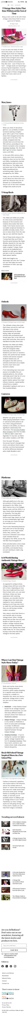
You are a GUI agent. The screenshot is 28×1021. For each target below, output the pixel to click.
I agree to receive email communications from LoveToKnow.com (11, 955)
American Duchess (9, 148)
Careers (4, 981)
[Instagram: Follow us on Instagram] (15, 966)
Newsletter (5, 975)
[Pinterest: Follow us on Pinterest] (11, 966)
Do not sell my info (7, 1003)
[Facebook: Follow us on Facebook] (2, 966)
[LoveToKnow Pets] (8, 997)
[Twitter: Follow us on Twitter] (7, 966)
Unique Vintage (10, 732)
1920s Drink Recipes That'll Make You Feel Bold (20, 276)
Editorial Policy (6, 978)
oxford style (9, 346)
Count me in (14, 950)
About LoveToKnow (8, 973)
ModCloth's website (11, 717)
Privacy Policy (5, 1005)
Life (8, 5)
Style (12, 5)
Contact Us (5, 983)
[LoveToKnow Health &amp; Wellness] (8, 993)
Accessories (17, 5)
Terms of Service (6, 1007)
